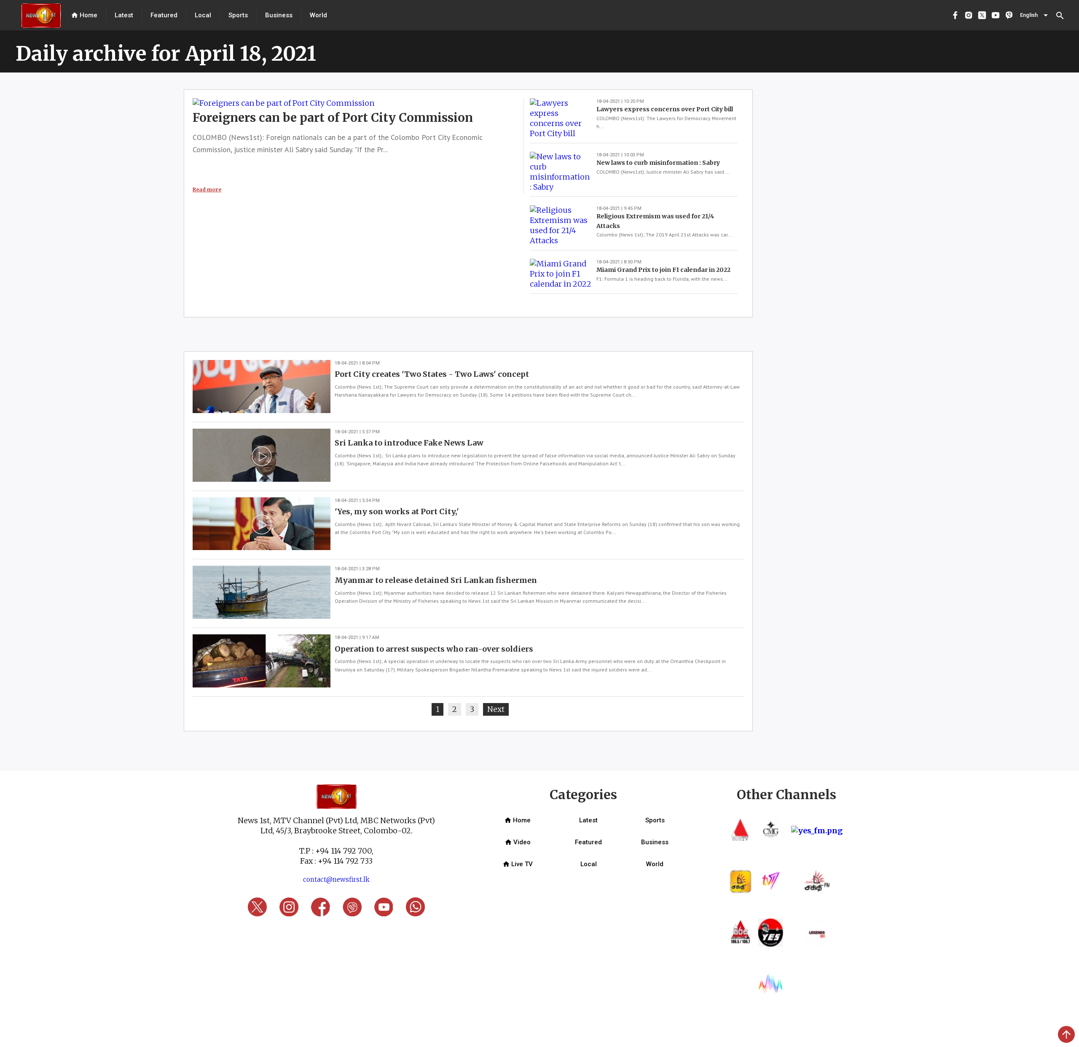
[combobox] (1034, 15)
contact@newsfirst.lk (336, 879)
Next (498, 709)
